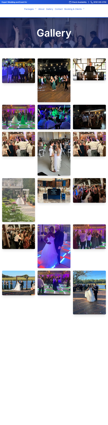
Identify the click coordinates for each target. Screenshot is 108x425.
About (41, 9)
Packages (29, 9)
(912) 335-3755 (100, 2)
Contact (59, 9)
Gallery (49, 9)
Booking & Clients (73, 9)
